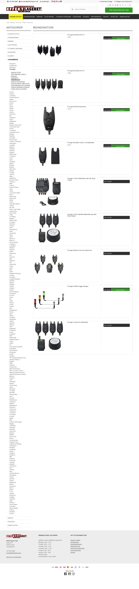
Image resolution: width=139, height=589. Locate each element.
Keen (11, 160)
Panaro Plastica (14, 187)
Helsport (12, 453)
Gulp (11, 268)
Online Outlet (16, 17)
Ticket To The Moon (15, 141)
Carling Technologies (15, 422)
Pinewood (12, 67)
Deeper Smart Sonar (15, 125)
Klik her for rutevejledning (13, 557)
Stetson (11, 325)
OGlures (12, 378)
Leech (11, 202)
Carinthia (12, 145)
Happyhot (12, 328)
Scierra (11, 92)
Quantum (12, 162)
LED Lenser (12, 198)
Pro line (11, 295)
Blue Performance (14, 369)
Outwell (11, 288)
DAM (11, 363)
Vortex (11, 129)
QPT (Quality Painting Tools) (17, 358)
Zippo (11, 343)
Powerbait (12, 293)
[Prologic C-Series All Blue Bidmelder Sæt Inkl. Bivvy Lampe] (49, 229)
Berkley (11, 134)
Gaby (11, 215)
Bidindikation (15, 80)
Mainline (12, 136)
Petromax (12, 114)
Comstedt (12, 414)
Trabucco (12, 182)
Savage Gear (13, 65)
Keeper (11, 383)
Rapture (11, 152)
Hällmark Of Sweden (15, 444)
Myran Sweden (13, 508)
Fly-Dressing (13, 385)
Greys (11, 266)
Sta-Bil (11, 354)
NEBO (11, 200)
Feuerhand (12, 264)
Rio (10, 299)
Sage (11, 501)
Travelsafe (12, 130)
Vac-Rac (11, 398)
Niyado (11, 493)
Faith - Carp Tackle (14, 209)
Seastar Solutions (14, 359)
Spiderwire (12, 319)
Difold (11, 484)
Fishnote (12, 365)
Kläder (86, 17)
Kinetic (11, 103)
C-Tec (11, 491)
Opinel (11, 286)
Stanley (11, 171)
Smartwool (12, 233)
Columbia (12, 96)
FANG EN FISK (125, 17)
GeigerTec (12, 402)
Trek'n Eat (12, 460)
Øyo (10, 471)
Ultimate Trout (13, 442)
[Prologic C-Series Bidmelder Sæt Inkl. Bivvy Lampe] (49, 193)
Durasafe (12, 138)
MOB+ (11, 418)
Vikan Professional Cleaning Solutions (17, 375)
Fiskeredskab (29, 17)
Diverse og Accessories (18, 81)
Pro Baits (12, 391)
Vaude (11, 451)
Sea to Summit (13, 242)
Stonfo (11, 321)
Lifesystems (12, 446)
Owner (11, 290)
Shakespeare (13, 310)
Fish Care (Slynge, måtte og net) (20, 83)
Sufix (10, 326)
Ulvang (11, 469)
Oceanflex (12, 413)
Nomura (12, 502)
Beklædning (14, 78)
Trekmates (12, 330)
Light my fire (13, 211)
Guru (11, 396)
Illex (10, 270)
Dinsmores (12, 253)
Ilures (11, 195)
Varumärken (96, 17)
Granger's (12, 222)
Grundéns (12, 506)
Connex (11, 416)
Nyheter (114, 17)
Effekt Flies (12, 178)
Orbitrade (12, 352)
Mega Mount (13, 405)
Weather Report (14, 339)
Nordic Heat (13, 140)
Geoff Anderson (14, 97)
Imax (11, 189)
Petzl (11, 228)
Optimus (12, 458)
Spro (11, 468)
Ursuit (11, 332)
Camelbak (12, 246)
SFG (10, 308)
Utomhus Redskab (63, 17)
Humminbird (13, 229)
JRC (10, 116)
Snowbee (12, 317)
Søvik (11, 387)
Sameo (11, 303)
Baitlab (11, 435)
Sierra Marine (13, 350)
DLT (10, 255)
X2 (10, 345)
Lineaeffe (12, 277)
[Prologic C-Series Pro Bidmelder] (49, 337)
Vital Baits (12, 381)
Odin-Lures (12, 409)
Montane (12, 447)
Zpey (11, 119)
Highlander (12, 121)
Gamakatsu (12, 475)
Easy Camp (12, 196)
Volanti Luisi (13, 367)
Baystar (11, 361)
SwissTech (12, 495)
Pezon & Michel (14, 292)
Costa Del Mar (13, 440)
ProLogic (12, 69)
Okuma (11, 226)
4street (11, 206)
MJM (10, 184)
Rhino (11, 231)
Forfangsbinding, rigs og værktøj (20, 85)
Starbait (11, 323)
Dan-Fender (13, 213)
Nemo (11, 438)
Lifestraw (12, 427)
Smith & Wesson (14, 473)
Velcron (11, 174)
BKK (10, 457)
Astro (11, 237)
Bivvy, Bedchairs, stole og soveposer (18, 75)
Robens (11, 165)
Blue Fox (12, 240)
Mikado (11, 147)
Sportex (11, 479)
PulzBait (11, 497)
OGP (10, 380)
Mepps (11, 283)
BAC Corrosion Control (16, 370)
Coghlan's (12, 244)
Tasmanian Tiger (14, 127)
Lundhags (12, 449)
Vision (11, 107)
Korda (11, 110)
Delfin (11, 251)
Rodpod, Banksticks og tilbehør (20, 87)
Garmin (11, 94)
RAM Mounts (13, 400)
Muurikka (12, 429)
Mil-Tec (11, 488)
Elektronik (49, 17)
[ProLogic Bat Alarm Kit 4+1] (49, 85)
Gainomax (12, 431)
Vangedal (12, 334)
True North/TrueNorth (15, 347)
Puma (11, 297)
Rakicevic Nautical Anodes (17, 372)
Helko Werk (12, 154)
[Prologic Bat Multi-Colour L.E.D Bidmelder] (49, 157)
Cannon (11, 185)
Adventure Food (14, 132)
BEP (10, 420)
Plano (11, 235)
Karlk (11, 272)
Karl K (11, 158)
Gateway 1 (12, 118)
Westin (11, 108)
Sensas (11, 306)
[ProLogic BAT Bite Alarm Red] (49, 121)
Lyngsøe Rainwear (14, 279)
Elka (10, 259)
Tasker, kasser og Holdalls (19, 89)
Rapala (11, 123)
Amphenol (12, 411)
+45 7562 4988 (13, 1)
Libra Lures (12, 436)
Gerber (11, 112)
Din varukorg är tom (119, 10)
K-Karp (11, 312)
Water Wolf (12, 337)
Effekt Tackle (13, 220)
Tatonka (11, 462)
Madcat (11, 403)
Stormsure (12, 486)
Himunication (13, 394)
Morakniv (12, 512)
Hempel (11, 356)
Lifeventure (12, 143)
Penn (11, 105)
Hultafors (12, 455)
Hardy (11, 477)
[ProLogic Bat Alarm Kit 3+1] (49, 49)
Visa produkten (121, 38)
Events (106, 17)
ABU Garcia (12, 101)
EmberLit (12, 261)
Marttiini (11, 281)
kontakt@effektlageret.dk (29, 1)
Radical (11, 167)
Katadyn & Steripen (15, 273)
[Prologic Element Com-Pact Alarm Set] (49, 265)
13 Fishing (12, 217)
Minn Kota (12, 169)
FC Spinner (12, 156)
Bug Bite (12, 464)
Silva (10, 314)
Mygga (11, 424)
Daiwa (11, 99)
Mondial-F (12, 389)
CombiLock (12, 466)
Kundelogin (45, 1)
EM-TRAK (12, 392)
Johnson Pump (13, 180)
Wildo (11, 490)
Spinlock (12, 250)
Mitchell (11, 248)
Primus (11, 513)
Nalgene (12, 284)
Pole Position (13, 504)
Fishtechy (12, 499)
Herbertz (12, 224)
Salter (11, 301)
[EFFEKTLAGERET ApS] (24, 9)
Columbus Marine (14, 204)
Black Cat (12, 239)
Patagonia (12, 64)
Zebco (11, 341)
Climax (11, 480)
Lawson (11, 275)
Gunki (11, 191)
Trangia (11, 173)
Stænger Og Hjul (16, 72)
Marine (39, 17)
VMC (10, 336)
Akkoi (11, 176)
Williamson (12, 482)
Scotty (11, 304)
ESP (10, 262)
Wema (11, 315)
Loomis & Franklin (14, 193)
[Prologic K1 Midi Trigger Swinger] (49, 301)
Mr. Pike (11, 207)
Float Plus (12, 407)
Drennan (12, 257)
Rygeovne (77, 17)
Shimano (12, 151)
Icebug (11, 510)
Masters (11, 433)
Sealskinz (12, 149)
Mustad (11, 218)
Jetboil (11, 163)
